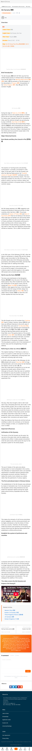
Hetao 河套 (20, 290)
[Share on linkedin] (16, 687)
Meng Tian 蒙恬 (12, 285)
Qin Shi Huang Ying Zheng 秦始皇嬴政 (15, 44)
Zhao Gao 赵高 (20, 362)
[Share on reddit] (21, 687)
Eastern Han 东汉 (26, 629)
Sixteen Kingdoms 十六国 (12, 619)
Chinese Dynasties (6, 13)
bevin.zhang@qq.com (10, 703)
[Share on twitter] (13, 687)
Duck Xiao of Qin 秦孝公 (18, 122)
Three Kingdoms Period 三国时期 (14, 614)
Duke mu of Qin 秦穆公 (18, 113)
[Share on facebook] (10, 687)
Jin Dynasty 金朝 (9, 617)
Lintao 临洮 (11, 335)
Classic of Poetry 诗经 (15, 214)
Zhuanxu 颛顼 (15, 83)
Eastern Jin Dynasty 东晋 (12, 612)
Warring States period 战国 (7, 629)
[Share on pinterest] (18, 687)
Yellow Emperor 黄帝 (9, 85)
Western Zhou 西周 (10, 610)
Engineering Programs (18, 6)
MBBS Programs (6, 6)
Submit (27, 671)
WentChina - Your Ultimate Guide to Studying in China (19, 741)
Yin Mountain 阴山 (24, 326)
